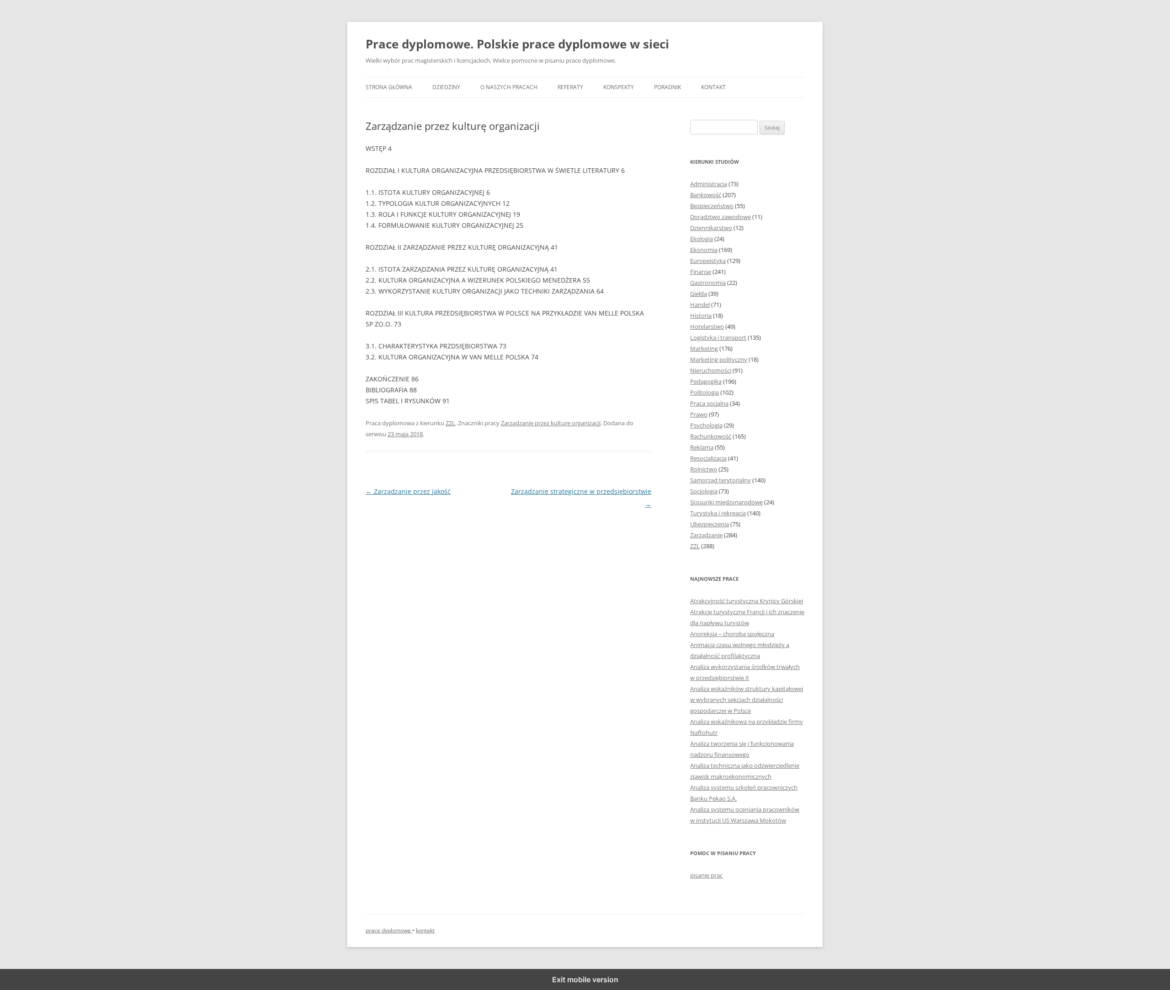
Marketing (704, 348)
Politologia (704, 392)
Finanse (700, 272)
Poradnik (667, 87)
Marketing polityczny (718, 359)
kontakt (425, 930)
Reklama (701, 447)
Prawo (698, 414)
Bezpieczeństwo (712, 206)
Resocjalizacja (708, 458)
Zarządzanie (706, 535)
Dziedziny (446, 87)
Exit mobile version (585, 979)
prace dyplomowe (389, 930)
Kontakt (713, 87)
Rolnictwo (703, 469)
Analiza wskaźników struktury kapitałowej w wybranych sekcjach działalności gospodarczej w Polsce (746, 700)
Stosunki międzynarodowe (726, 502)
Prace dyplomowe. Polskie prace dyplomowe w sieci (517, 44)
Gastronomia (708, 282)
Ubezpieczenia (709, 524)
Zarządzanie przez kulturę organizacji (551, 423)
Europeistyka (708, 261)
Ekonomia (704, 250)
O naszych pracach (508, 87)
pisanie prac (706, 875)
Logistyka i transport (718, 337)
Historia (701, 315)
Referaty (570, 87)
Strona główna (389, 87)
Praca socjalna (709, 403)
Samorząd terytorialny (720, 480)
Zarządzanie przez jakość (408, 491)
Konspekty (618, 87)
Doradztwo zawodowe (720, 217)
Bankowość (705, 195)
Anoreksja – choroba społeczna (732, 634)
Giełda (698, 293)
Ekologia (701, 239)
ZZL (450, 423)
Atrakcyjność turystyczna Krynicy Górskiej (746, 601)
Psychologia (706, 425)
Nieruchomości (710, 370)
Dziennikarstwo (711, 228)
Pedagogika (706, 381)
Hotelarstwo (707, 326)
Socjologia (704, 491)
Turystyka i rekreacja (718, 513)
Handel (700, 304)
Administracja (708, 184)
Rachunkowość (710, 436)
